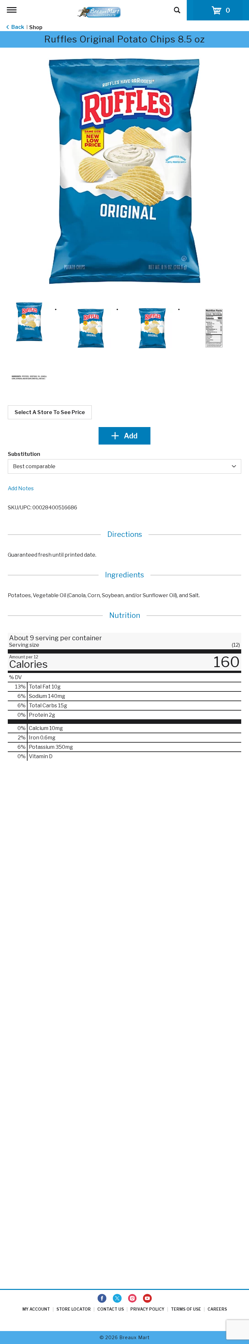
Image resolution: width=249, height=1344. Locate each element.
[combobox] (124, 466)
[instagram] (132, 1298)
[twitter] (117, 1298)
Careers (217, 1309)
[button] (29, 321)
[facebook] (102, 1298)
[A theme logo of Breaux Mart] (99, 12)
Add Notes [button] (21, 488)
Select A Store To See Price (50, 412)
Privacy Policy (147, 1309)
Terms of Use (186, 1309)
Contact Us (110, 1309)
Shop (35, 27)
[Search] (177, 7)
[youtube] (147, 1298)
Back (17, 27)
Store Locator (73, 1309)
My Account (36, 1309)
